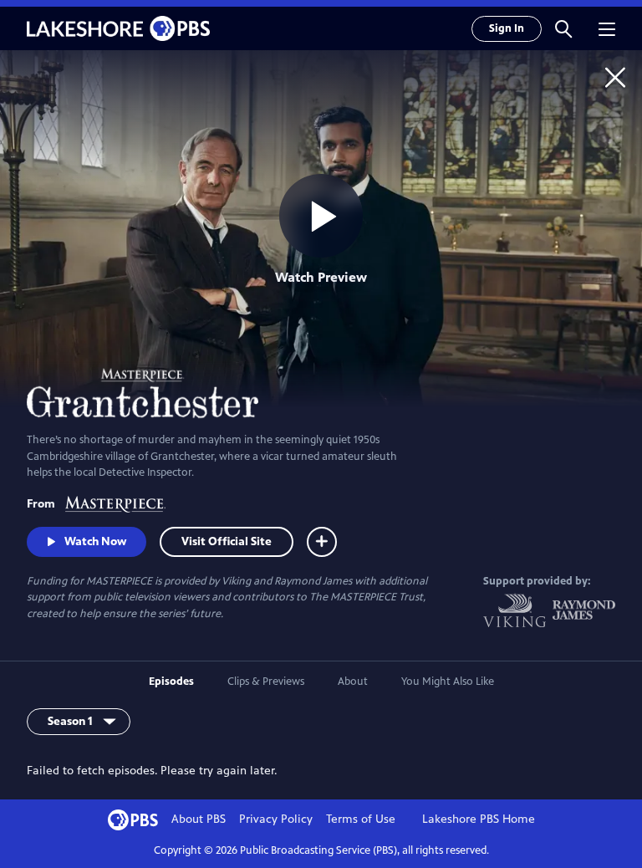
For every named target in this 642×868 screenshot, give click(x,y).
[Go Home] (615, 77)
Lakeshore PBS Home (478, 819)
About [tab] (353, 681)
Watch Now (95, 541)
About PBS (198, 819)
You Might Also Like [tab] (447, 681)
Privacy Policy (276, 819)
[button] (563, 28)
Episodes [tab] (171, 681)
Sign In (506, 28)
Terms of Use (360, 819)
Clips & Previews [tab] (265, 681)
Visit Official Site (226, 541)
